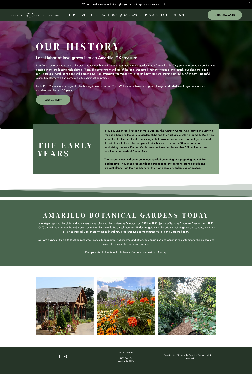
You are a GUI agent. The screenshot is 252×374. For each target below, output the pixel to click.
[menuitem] (73, 15)
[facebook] (59, 357)
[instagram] (65, 357)
